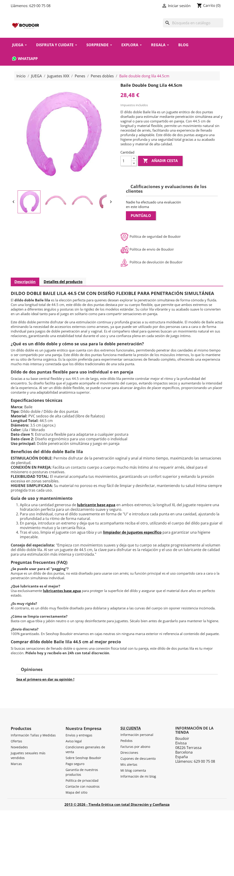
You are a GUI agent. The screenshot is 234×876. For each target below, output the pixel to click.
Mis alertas (128, 764)
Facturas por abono (135, 746)
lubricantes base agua (62, 590)
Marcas (16, 764)
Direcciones (129, 752)
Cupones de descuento (138, 758)
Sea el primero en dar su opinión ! (45, 679)
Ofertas (16, 741)
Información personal (136, 735)
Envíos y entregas (79, 735)
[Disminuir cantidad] (134, 163)
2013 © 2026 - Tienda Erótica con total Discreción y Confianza (117, 804)
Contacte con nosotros (83, 786)
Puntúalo (141, 215)
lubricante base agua (96, 504)
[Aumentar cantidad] (134, 158)
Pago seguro (75, 764)
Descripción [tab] (25, 281)
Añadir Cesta (160, 160)
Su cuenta (130, 728)
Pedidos (126, 740)
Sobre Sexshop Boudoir (83, 758)
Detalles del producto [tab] (63, 281)
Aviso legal (74, 741)
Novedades (19, 747)
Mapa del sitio (76, 792)
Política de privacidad (82, 780)
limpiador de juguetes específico (132, 532)
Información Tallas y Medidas (33, 735)
